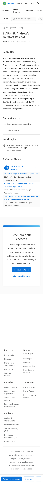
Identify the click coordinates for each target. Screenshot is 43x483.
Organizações (29, 366)
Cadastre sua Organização (9, 392)
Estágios (26, 362)
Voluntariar (28, 11)
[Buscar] (38, 3)
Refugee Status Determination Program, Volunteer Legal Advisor (19, 185)
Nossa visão (9, 355)
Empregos (27, 358)
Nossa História (29, 387)
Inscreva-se (29, 3)
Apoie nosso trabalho (9, 374)
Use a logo (8, 369)
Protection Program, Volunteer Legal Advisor (21, 174)
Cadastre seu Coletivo (9, 399)
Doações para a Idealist (29, 396)
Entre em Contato (11, 424)
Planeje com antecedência (9, 364)
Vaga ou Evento (10, 387)
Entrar (19, 3)
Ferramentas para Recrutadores (11, 405)
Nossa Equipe (28, 391)
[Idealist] (8, 3)
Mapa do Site (9, 441)
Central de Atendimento (9, 419)
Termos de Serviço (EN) (11, 429)
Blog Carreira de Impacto (29, 371)
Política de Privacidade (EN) (11, 436)
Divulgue (7, 359)
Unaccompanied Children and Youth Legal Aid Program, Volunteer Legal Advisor (21, 198)
